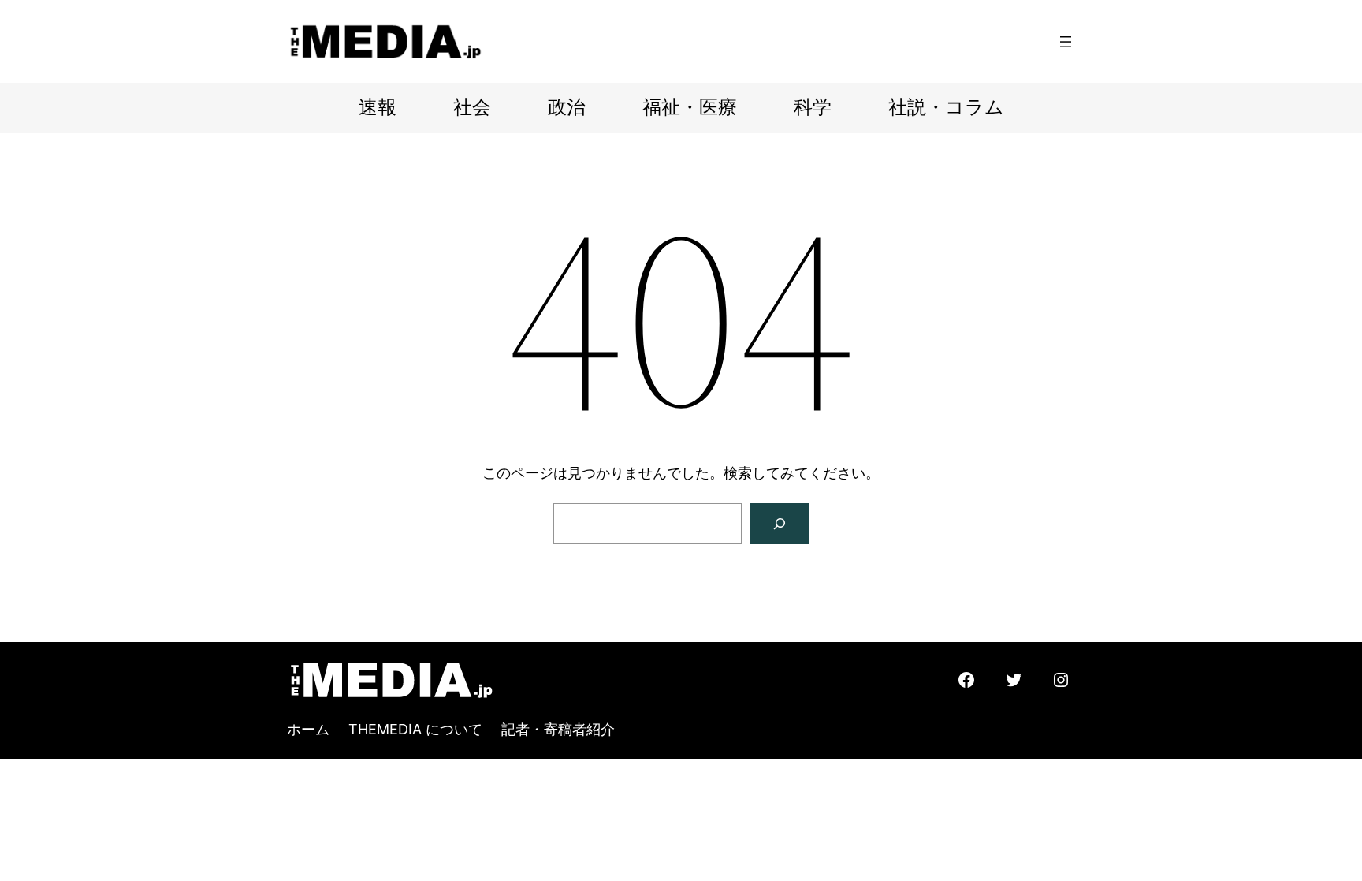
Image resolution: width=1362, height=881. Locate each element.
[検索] (779, 523)
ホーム (308, 729)
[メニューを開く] (1065, 41)
